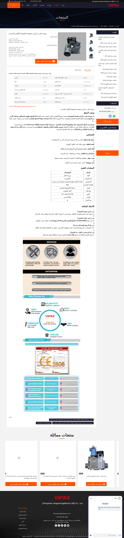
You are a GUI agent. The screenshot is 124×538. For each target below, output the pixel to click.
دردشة (13, 5)
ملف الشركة (23, 511)
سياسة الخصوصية (22, 528)
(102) (110, 80)
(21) (109, 84)
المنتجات (56, 5)
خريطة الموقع (22, 525)
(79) (112, 76)
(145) (106, 38)
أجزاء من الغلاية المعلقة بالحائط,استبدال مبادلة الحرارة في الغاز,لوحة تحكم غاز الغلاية (71, 419)
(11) (110, 69)
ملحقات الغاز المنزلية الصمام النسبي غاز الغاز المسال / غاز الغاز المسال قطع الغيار (24, 477)
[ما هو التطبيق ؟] (114, 116)
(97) (111, 56)
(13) (106, 88)
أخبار (23, 521)
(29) (108, 59)
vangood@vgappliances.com (18, 1)
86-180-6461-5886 (36, 1)
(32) (107, 64)
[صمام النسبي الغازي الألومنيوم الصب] (100, 458)
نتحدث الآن (107, 121)
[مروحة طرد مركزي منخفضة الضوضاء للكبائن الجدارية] (72, 46)
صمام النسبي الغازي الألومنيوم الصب (100, 476)
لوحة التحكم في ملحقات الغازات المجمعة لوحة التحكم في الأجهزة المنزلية (63, 477)
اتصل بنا (42, 5)
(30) (107, 46)
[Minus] (91, 498)
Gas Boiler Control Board (43, 423)
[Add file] (120, 535)
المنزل (117, 26)
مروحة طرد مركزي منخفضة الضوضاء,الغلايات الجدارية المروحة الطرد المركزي (72, 423)
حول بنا (49, 5)
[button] (91, 58)
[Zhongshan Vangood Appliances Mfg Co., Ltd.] (113, 5)
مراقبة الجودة (22, 518)
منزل (63, 5)
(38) (107, 51)
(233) (109, 73)
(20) (108, 43)
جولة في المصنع (23, 515)
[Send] (90, 535)
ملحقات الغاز (104, 26)
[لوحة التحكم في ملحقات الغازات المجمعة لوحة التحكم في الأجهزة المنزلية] (62, 458)
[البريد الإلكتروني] (110, 116)
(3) (109, 97)
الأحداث (35, 5)
